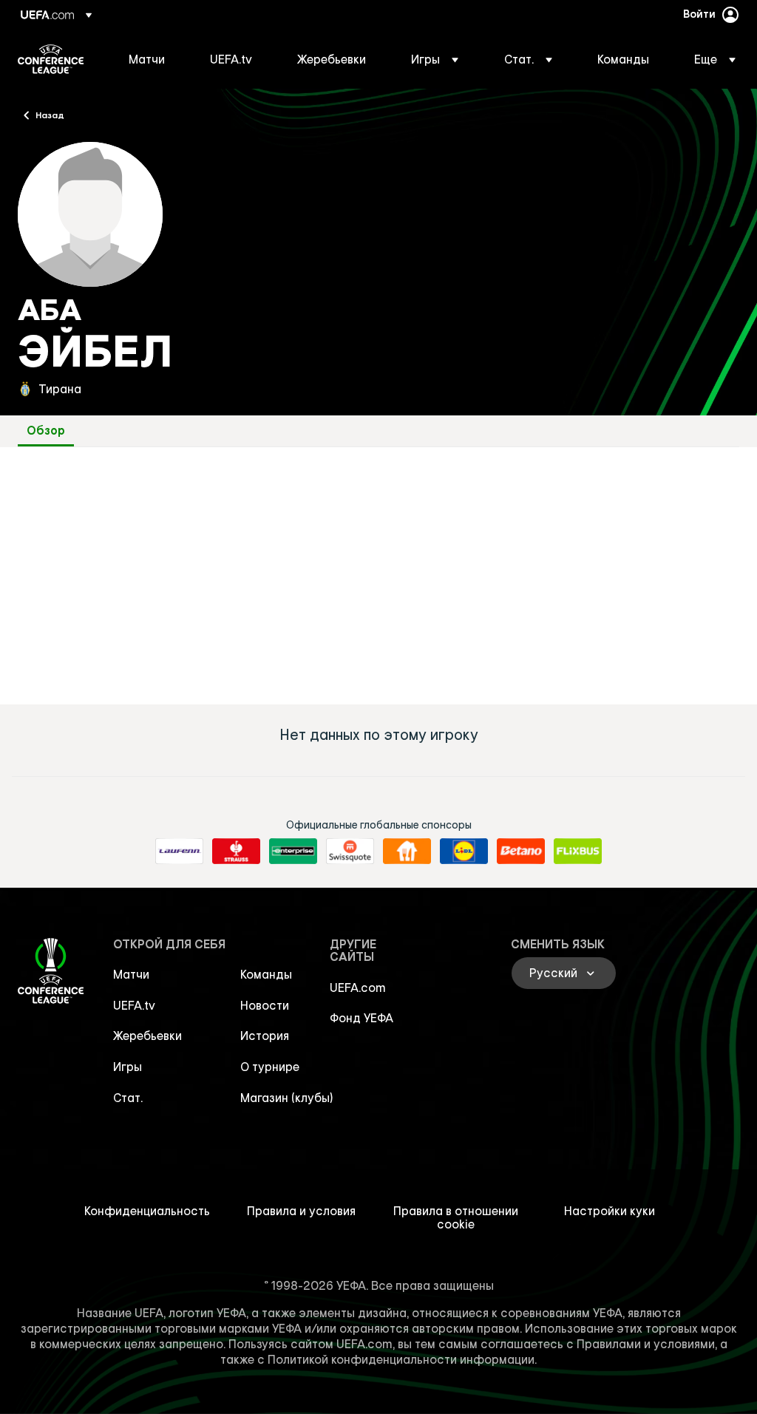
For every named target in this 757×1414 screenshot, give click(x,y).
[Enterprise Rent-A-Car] (293, 851)
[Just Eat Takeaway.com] (407, 851)
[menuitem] (151, 59)
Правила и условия (301, 1210)
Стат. (128, 1097)
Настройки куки (609, 1210)
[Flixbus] (578, 851)
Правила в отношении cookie (455, 1217)
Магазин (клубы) (286, 1097)
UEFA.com (358, 987)
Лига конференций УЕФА (51, 59)
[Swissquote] (350, 851)
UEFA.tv (134, 1005)
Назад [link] (49, 114)
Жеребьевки (147, 1035)
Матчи (131, 974)
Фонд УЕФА (361, 1017)
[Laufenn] (179, 851)
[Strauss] (236, 851)
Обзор (46, 430)
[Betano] (521, 851)
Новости (264, 1005)
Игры (127, 1066)
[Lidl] (464, 851)
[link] (146, 59)
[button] (434, 59)
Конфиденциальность (147, 1210)
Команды (266, 974)
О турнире (269, 1066)
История (264, 1035)
